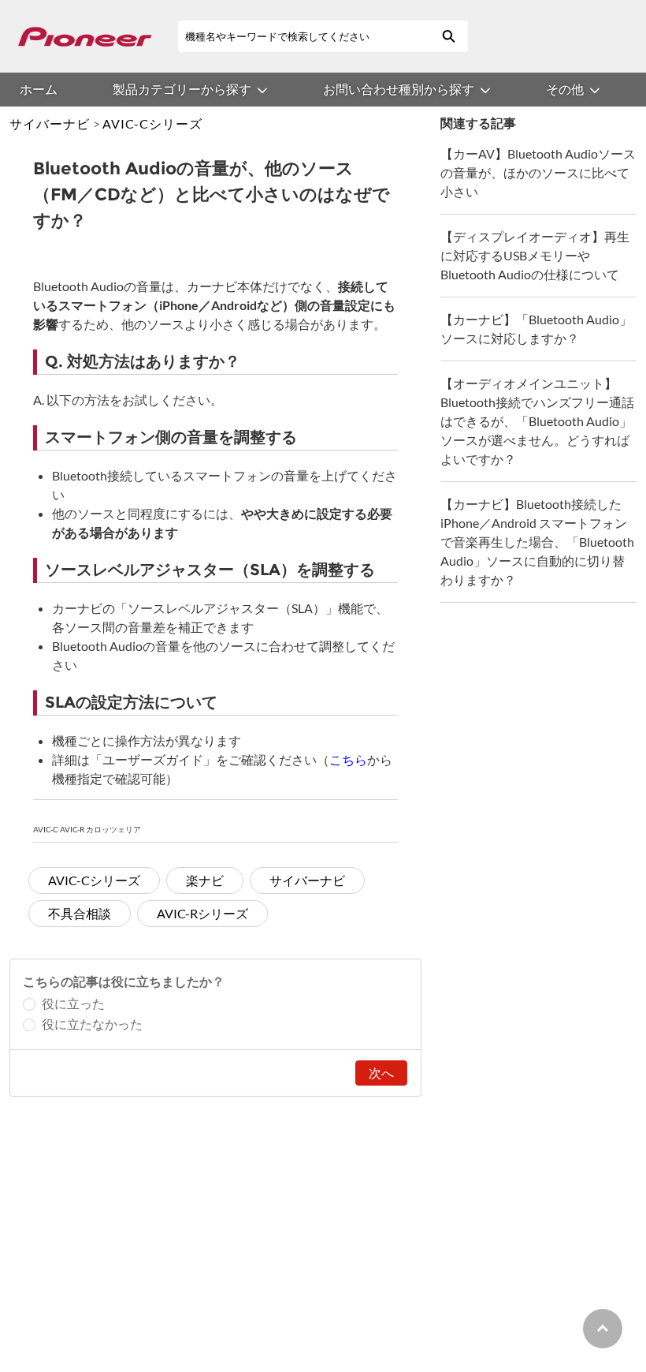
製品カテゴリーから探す (182, 88)
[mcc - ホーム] (85, 36)
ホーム (39, 88)
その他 (565, 88)
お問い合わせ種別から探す (398, 88)
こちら (348, 759)
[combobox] (303, 36)
